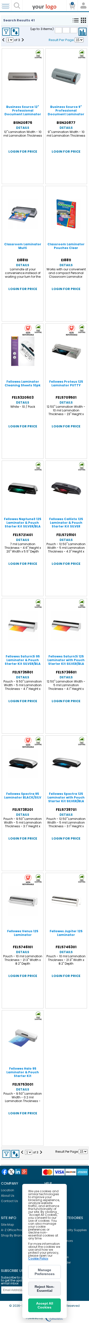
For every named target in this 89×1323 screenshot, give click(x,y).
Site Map (7, 1224)
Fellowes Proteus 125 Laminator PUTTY (66, 383)
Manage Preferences (45, 1272)
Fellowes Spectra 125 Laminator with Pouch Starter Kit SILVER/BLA (66, 797)
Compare (82, 32)
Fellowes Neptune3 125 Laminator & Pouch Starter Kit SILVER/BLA (22, 522)
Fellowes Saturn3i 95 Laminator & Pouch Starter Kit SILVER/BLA (23, 660)
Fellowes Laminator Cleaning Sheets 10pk (23, 383)
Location (7, 1190)
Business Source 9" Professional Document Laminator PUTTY (66, 112)
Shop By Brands (13, 1235)
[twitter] (11, 1172)
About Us (7, 1195)
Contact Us (9, 1201)
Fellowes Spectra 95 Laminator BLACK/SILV (22, 796)
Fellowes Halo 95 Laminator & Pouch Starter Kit (22, 1072)
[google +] (24, 1172)
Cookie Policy (38, 1258)
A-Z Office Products (15, 1230)
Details (22, 128)
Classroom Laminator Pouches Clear (66, 246)
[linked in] (18, 1172)
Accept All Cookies (44, 1305)
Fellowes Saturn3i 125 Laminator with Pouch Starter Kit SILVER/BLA (66, 660)
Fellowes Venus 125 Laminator (22, 933)
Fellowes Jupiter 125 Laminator (66, 933)
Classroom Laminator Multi (22, 246)
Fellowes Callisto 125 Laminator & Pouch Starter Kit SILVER (66, 522)
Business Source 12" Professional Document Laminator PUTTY (22, 112)
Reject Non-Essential (44, 1289)
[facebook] (4, 1172)
